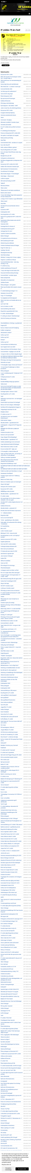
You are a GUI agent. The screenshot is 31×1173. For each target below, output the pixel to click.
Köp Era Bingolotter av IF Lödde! (9, 149)
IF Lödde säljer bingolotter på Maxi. (9, 1028)
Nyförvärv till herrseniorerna (7, 1078)
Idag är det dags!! (5, 484)
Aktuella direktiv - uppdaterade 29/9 (9, 422)
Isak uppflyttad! (4, 697)
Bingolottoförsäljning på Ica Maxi (9, 829)
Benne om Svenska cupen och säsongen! (11, 481)
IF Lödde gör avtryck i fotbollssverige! (10, 316)
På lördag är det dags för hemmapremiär (11, 360)
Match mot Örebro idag (6, 479)
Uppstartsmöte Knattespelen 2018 (9, 914)
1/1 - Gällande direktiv (6, 513)
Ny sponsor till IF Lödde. (7, 489)
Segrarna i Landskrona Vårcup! (8, 259)
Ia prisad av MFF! (5, 209)
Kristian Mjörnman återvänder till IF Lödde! (11, 841)
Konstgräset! (4, 1081)
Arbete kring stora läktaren (7, 243)
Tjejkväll (3, 183)
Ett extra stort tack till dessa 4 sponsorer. (11, 510)
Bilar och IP (3, 528)
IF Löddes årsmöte (5, 926)
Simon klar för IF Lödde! (7, 714)
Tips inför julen (4, 704)
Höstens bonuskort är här (7, 432)
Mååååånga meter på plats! (7, 491)
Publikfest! (3, 747)
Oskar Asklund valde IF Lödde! (8, 836)
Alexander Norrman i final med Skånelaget (11, 1001)
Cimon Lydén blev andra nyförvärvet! (10, 942)
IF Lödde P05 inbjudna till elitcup (9, 894)
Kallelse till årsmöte (5, 100)
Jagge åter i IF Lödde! (6, 707)
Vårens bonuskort (5, 1037)
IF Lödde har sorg (5, 265)
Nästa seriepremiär (5, 277)
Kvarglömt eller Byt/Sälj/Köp (8, 112)
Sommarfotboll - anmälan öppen (9, 275)
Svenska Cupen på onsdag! (7, 602)
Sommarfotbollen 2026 (6, 89)
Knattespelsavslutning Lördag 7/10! (9, 971)
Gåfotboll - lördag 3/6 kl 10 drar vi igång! (11, 257)
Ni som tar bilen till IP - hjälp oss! (9, 449)
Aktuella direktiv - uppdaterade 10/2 (9, 493)
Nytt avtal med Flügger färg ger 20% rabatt (11, 754)
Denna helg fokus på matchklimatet (9, 84)
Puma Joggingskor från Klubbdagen (10, 1034)
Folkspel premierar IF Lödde (8, 376)
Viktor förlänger (4, 908)
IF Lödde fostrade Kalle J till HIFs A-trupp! (11, 1065)
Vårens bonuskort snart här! (7, 674)
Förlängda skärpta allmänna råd (8, 546)
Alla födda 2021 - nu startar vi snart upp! (10, 86)
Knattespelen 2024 (5, 212)
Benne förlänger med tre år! (7, 858)
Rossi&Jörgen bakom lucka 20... (9, 928)
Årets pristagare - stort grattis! (8, 284)
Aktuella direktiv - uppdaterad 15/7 (9, 439)
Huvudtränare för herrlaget (7, 171)
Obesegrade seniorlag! (6, 252)
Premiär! (3, 789)
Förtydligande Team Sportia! (8, 1020)
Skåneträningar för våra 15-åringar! (9, 818)
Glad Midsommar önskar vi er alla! (9, 620)
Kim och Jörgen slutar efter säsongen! (10, 572)
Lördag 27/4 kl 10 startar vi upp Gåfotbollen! (12, 198)
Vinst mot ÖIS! (4, 563)
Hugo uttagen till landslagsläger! (9, 437)
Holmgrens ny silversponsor (8, 158)
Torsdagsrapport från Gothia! (8, 890)
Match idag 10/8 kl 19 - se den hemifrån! (10, 608)
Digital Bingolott (5, 653)
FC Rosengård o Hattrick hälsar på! (9, 451)
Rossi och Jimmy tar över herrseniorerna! (11, 1101)
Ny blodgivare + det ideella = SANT (9, 105)
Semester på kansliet (6, 124)
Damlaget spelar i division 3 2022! (9, 391)
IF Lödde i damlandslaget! (7, 313)
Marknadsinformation (6, 982)
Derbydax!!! (3, 987)
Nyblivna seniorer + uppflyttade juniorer (10, 827)
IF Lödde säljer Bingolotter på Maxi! (9, 933)
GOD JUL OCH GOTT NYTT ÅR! (8, 1070)
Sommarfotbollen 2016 (6, 1145)
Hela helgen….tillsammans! (7, 176)
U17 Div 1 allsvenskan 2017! (7, 1099)
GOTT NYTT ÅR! (4, 304)
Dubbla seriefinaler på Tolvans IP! (9, 268)
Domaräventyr (4, 1130)
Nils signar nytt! (4, 916)
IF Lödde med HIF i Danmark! (8, 750)
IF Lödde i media (5, 496)
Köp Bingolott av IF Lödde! (7, 692)
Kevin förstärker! (5, 711)
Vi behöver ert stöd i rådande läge (9, 642)
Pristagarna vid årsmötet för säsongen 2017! (12, 918)
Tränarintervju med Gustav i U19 (8, 629)
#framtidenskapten (5, 567)
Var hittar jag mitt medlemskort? (9, 91)
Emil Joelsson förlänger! (7, 923)
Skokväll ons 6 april (5, 362)
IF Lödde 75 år (4, 1060)
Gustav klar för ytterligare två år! (8, 581)
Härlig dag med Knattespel (7, 644)
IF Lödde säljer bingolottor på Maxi (9, 787)
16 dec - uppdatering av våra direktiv (10, 520)
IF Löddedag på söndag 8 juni (8, 130)
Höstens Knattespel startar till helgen (10, 245)
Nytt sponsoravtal (5, 762)
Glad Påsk (3, 140)
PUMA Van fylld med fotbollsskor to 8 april (11, 471)
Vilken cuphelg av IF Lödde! (7, 1127)
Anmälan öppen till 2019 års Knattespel (10, 862)
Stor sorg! (3, 725)
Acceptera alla (22, 1169)
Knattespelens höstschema (7, 1125)
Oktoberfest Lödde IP (6, 332)
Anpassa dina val (6, 1164)
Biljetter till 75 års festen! (7, 998)
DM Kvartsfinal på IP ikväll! (7, 240)
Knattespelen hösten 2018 (7, 885)
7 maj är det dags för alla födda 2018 (10, 270)
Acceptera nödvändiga (8, 1168)
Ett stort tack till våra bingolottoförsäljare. (11, 1068)
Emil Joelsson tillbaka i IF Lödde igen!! (10, 843)
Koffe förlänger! (5, 1013)
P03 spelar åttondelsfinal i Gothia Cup (10, 996)
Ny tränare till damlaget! (6, 1093)
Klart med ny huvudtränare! (7, 548)
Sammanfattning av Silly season (9, 690)
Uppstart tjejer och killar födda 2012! (10, 989)
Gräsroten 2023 (4, 224)
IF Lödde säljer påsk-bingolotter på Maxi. (11, 905)
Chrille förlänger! (5, 1008)
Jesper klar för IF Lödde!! (7, 848)
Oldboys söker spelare (6, 1056)
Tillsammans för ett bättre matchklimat (10, 190)
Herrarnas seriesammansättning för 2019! (11, 855)
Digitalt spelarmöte (5, 541)
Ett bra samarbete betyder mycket (9, 757)
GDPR (2, 897)
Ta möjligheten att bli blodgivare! (9, 298)
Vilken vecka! (4, 188)
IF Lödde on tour (5, 776)
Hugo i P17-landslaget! (6, 295)
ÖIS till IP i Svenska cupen (7, 585)
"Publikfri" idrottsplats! (6, 655)
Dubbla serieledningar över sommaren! (10, 442)
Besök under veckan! (6, 192)
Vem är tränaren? (5, 784)
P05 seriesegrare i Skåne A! (7, 727)
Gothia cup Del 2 (5, 337)
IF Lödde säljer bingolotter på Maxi (9, 1111)
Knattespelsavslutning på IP (7, 228)
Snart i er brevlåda (5, 798)
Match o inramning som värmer (8, 774)
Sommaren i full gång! (6, 120)
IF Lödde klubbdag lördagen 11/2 (9, 290)
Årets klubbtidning (5, 1026)
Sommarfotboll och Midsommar (9, 344)
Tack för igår (4, 804)
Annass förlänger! (5, 1123)
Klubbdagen (4, 1046)
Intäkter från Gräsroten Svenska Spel (10, 166)
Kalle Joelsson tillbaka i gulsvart (9, 147)
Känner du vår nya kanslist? (7, 434)
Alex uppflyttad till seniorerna (8, 700)
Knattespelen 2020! (5, 683)
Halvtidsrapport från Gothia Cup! (9, 892)
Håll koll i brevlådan (5, 560)
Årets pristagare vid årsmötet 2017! (9, 1051)
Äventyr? (3, 339)
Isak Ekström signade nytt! (7, 553)
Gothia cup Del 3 (5, 335)
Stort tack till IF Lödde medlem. (8, 544)
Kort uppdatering (5, 526)
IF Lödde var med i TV (6, 414)
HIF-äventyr (3, 1132)
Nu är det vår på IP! (5, 145)
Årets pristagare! (5, 370)
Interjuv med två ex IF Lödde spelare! (10, 952)
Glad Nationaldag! (5, 255)
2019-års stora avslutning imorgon (9, 732)
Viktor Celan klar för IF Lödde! (8, 937)
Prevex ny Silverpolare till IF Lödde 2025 (10, 133)
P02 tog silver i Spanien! (6, 1006)
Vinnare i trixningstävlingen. (7, 984)
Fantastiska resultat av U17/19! (8, 966)
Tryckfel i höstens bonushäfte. (8, 233)
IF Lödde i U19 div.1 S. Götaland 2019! (10, 850)
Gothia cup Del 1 (5, 342)
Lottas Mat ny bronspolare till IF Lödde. (10, 1113)
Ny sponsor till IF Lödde (6, 74)
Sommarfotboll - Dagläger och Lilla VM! (10, 351)
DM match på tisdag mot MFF (8, 180)
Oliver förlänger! (5, 1003)
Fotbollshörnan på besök (7, 976)
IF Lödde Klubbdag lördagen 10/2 (9, 921)
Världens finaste (5, 282)
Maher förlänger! (5, 236)
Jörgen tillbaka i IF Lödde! (7, 729)
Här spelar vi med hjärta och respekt (10, 135)
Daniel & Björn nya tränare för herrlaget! (10, 402)
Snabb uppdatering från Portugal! (9, 1137)
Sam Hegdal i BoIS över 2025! (8, 346)
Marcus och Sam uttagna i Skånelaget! (10, 404)
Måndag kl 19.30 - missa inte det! (9, 533)
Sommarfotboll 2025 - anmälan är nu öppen (11, 142)
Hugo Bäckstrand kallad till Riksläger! (10, 444)
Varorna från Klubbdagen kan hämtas (10, 1044)
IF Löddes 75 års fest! (10, 30)
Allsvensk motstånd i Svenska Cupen (10, 122)
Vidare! (2, 596)
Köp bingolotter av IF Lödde (8, 214)
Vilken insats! (4, 201)
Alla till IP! (3, 1106)
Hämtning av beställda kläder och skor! (10, 667)
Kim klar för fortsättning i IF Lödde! (9, 734)
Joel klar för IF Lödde (6, 935)
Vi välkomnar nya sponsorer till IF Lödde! (11, 1053)
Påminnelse (3, 379)
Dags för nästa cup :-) (6, 247)
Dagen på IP (4, 325)
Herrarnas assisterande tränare (8, 115)
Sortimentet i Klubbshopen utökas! (9, 677)
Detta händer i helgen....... (7, 420)
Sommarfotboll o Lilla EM (7, 623)
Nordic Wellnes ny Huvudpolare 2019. (10, 846)
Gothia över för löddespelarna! (8, 887)
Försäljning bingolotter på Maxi (8, 1104)
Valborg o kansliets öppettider (8, 457)
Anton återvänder (5, 1076)
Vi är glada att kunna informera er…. (9, 238)
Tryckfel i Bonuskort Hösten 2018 (9, 872)
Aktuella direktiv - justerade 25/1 (9, 508)
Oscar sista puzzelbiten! (7, 702)
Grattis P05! (3, 558)
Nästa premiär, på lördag (7, 137)
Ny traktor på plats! (5, 1041)
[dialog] (15, 1161)
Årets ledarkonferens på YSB (8, 1063)
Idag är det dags (5, 583)
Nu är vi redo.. (4, 792)
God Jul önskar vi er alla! (7, 306)
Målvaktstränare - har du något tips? (10, 665)
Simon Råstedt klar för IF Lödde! (9, 947)
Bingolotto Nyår (4, 515)
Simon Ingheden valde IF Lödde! (9, 831)
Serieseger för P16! (5, 1010)
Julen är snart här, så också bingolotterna (11, 108)
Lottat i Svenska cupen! (6, 531)
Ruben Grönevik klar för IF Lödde (9, 838)
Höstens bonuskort (5, 874)
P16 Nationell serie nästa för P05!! (9, 551)
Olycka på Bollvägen (6, 1049)
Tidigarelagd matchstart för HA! (8, 409)
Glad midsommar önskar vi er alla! (9, 446)
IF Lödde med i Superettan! (7, 752)
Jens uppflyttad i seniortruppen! (9, 695)
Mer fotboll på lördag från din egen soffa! (11, 578)
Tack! (2, 396)
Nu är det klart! (4, 964)
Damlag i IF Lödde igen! (6, 614)
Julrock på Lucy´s (5, 853)
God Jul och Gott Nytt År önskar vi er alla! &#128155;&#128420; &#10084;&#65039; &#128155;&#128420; (11, 388)
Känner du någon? (5, 1039)
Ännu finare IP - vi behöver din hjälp (9, 737)
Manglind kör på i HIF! (6, 155)
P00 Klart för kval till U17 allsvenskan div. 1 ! (11, 1118)
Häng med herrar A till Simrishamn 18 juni (11, 349)
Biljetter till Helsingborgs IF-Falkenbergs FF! (11, 778)
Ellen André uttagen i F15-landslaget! (10, 173)
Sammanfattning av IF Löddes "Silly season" (12, 824)
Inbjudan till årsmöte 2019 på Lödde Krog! (11, 860)
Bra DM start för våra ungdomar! (9, 670)
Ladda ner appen (5, 178)
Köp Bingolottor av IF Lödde (8, 394)
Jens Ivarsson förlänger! (7, 556)
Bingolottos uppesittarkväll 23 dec (9, 311)
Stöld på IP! (3, 743)
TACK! (2, 117)
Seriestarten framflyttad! (7, 473)
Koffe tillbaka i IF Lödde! (7, 719)
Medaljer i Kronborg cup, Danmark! (9, 745)
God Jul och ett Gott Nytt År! (8, 930)
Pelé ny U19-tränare (5, 949)
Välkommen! (4, 384)
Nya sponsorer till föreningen (8, 98)
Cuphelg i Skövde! (5, 250)
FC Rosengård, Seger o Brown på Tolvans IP (11, 364)
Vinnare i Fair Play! (5, 1108)
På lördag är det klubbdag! (7, 103)
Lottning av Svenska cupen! (7, 588)
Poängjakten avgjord (6, 1116)
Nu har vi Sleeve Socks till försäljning (10, 327)
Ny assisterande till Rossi (7, 969)
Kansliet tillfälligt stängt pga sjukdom (10, 381)
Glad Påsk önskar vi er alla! (7, 651)
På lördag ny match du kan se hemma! (10, 590)
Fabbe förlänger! (5, 709)
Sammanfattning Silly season (8, 308)
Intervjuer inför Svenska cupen (8, 486)
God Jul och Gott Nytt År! (7, 517)
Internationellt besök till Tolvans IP (9, 994)
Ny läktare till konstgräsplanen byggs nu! (11, 407)
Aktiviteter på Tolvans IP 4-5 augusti (9, 991)
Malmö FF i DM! (4, 764)
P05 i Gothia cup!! (5, 759)
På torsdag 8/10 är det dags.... (8, 565)
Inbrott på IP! (4, 1143)
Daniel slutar (4, 1120)
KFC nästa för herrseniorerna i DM (9, 1148)
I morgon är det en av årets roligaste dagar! (11, 354)
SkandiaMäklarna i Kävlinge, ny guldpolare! (11, 323)
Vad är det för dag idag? (7, 93)
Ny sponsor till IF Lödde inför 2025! (9, 164)
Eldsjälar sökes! (5, 412)
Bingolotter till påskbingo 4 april (9, 463)
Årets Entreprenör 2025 (6, 96)
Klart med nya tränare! (6, 867)
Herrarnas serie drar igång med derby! (10, 880)
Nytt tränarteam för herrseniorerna (9, 169)
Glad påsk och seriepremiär (7, 280)
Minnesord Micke (5, 185)
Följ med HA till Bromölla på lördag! (9, 273)
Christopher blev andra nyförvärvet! (9, 716)
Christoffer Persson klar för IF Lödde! (10, 834)
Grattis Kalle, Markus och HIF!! (8, 865)
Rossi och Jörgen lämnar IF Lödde (9, 869)
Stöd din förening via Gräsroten (8, 318)
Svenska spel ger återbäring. (8, 945)
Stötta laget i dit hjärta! (6, 940)
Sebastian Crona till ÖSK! (7, 293)
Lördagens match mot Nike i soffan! (10, 570)
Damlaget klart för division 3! (8, 226)
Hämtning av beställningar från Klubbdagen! (11, 672)
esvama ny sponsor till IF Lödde (8, 539)
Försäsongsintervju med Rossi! (8, 903)
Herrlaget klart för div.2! (6, 231)
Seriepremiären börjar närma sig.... (9, 810)
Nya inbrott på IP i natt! (6, 1135)
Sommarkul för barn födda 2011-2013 (10, 883)
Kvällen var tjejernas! (6, 330)
